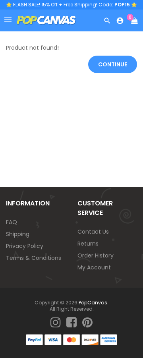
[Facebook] (71, 322)
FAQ (11, 222)
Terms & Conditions (33, 258)
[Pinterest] (87, 322)
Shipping (17, 234)
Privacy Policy (24, 246)
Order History (95, 255)
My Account (94, 267)
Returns (88, 244)
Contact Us (93, 232)
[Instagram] (55, 322)
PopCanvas (93, 302)
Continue (112, 64)
